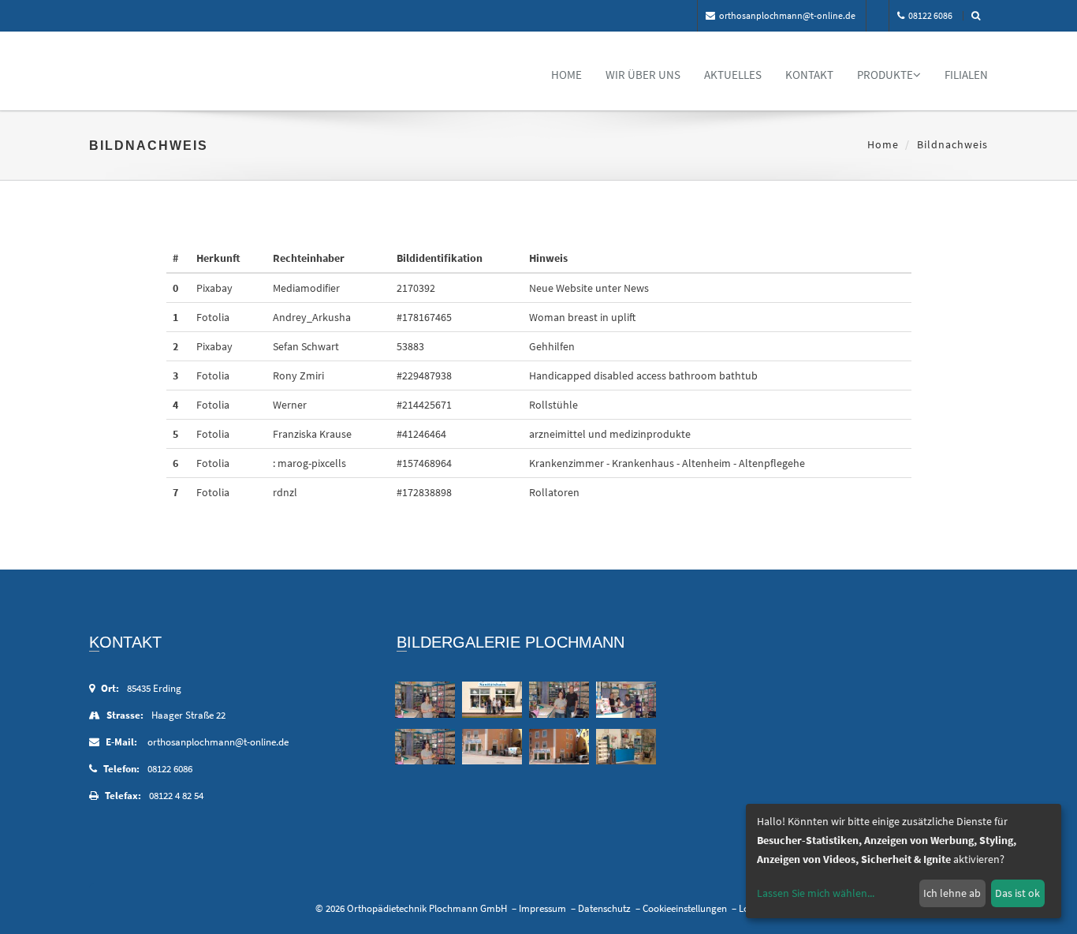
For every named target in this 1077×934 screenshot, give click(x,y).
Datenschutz (604, 908)
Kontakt (809, 74)
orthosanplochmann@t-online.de (787, 15)
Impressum (542, 908)
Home (566, 74)
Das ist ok (1017, 893)
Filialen (966, 74)
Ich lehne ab (952, 893)
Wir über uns (643, 74)
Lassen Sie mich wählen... (815, 893)
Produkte (885, 74)
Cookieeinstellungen (685, 908)
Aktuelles (733, 74)
